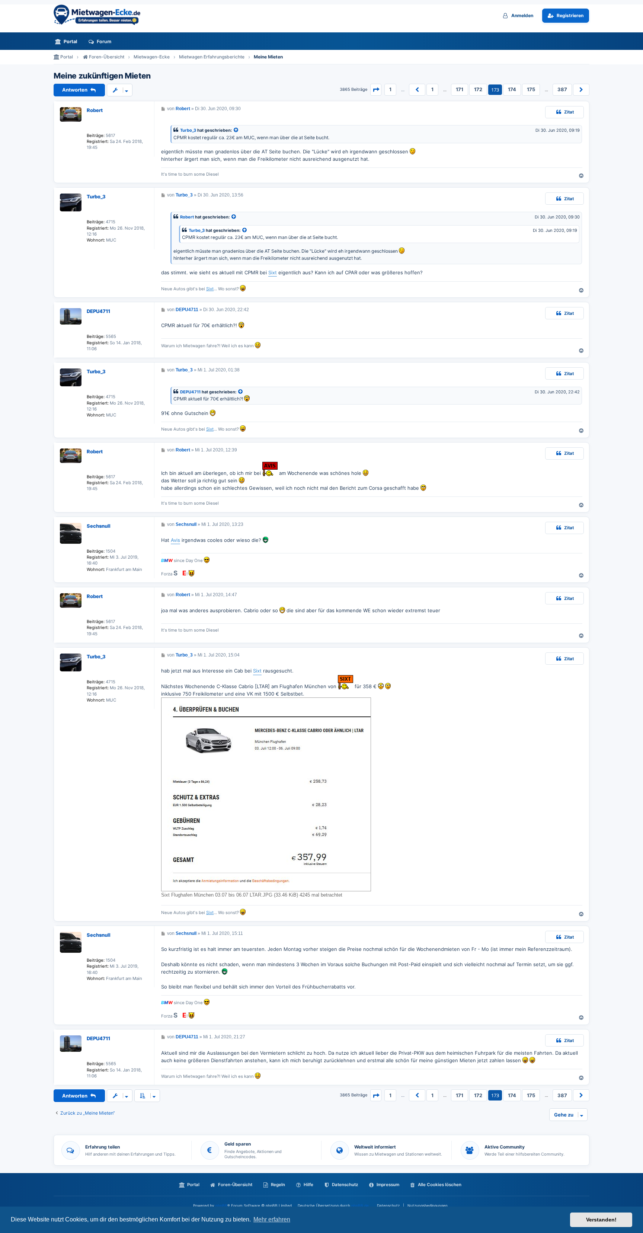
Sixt (272, 272)
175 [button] (531, 89)
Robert (95, 110)
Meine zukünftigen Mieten (102, 75)
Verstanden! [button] (601, 1220)
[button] (375, 90)
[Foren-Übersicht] (100, 14)
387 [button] (562, 89)
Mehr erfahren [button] (271, 1219)
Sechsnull (99, 526)
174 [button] (512, 89)
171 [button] (459, 89)
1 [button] (390, 89)
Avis (175, 540)
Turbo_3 (188, 130)
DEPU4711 (98, 311)
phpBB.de (360, 1205)
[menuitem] (68, 41)
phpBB (221, 1205)
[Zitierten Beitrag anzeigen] (236, 130)
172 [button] (478, 89)
